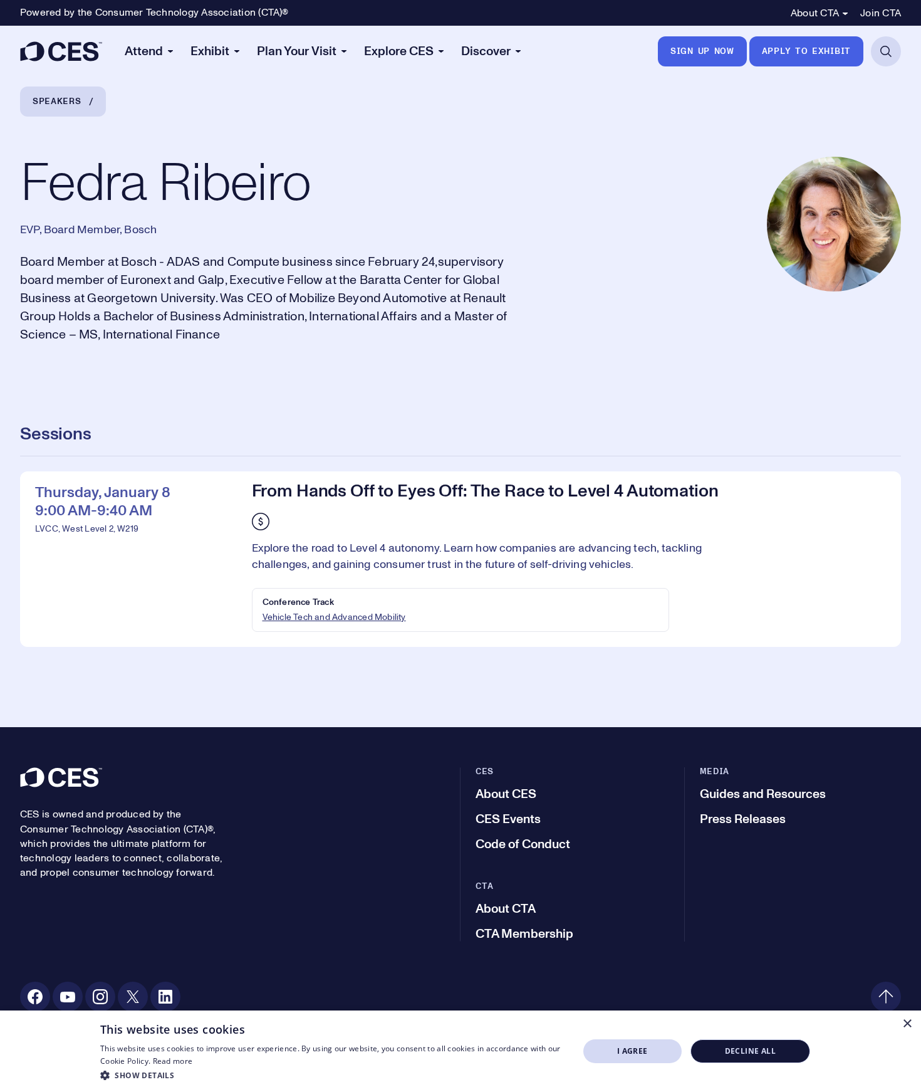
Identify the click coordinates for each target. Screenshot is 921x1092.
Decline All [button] (750, 1051)
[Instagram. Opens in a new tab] (100, 997)
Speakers (57, 101)
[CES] (61, 51)
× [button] (907, 1024)
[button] (332, 1075)
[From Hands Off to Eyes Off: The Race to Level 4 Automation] (460, 559)
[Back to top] (886, 997)
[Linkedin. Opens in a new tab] (165, 997)
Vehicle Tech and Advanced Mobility (334, 617)
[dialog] (460, 1051)
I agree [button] (632, 1051)
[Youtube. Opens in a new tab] (68, 997)
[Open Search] (886, 51)
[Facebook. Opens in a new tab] (35, 997)
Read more (173, 1061)
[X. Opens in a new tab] (133, 997)
